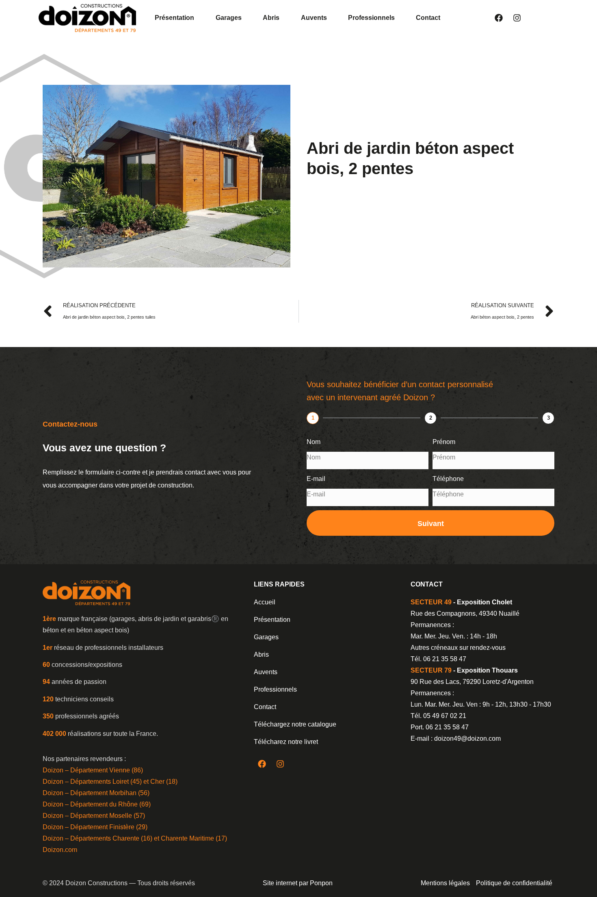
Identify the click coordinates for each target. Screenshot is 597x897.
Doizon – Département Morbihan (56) (96, 792)
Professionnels (371, 17)
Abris (271, 17)
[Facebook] (499, 18)
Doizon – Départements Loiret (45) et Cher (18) (110, 781)
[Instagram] (517, 18)
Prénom (444, 441)
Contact (428, 17)
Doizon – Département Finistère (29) (95, 827)
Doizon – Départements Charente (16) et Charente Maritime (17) (135, 838)
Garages (229, 17)
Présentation (174, 17)
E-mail (316, 478)
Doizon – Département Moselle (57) (94, 815)
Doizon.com (60, 849)
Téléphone (448, 478)
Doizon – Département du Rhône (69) (97, 804)
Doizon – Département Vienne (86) (93, 770)
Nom (313, 441)
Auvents (314, 17)
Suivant (430, 524)
